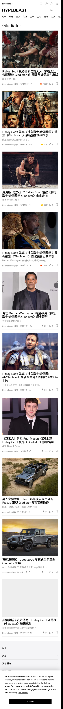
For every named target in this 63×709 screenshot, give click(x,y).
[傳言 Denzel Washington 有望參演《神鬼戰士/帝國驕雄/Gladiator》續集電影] (30, 291)
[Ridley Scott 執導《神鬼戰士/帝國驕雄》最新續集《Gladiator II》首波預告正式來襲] (30, 231)
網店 (60, 16)
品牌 (53, 16)
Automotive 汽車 (9, 512)
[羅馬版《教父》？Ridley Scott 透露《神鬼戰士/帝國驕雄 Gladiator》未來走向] (30, 170)
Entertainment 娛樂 (10, 84)
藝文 (18, 16)
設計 (25, 16)
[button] (56, 83)
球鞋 (11, 16)
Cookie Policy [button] (13, 689)
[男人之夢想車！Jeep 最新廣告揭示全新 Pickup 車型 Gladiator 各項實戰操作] (30, 477)
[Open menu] (56, 10)
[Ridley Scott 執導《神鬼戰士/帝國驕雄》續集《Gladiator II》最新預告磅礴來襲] (30, 110)
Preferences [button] (23, 693)
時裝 (4, 16)
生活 (39, 16)
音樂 (32, 16)
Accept (30, 702)
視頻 (46, 16)
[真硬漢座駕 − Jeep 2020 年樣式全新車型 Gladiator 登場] (30, 537)
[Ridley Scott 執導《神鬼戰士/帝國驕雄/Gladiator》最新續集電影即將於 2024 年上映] (30, 351)
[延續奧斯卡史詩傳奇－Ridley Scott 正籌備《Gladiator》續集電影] (30, 598)
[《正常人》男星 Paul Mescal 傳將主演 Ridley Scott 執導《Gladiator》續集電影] (30, 416)
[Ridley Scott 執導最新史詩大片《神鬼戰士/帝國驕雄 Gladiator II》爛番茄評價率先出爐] (30, 49)
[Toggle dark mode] (51, 10)
